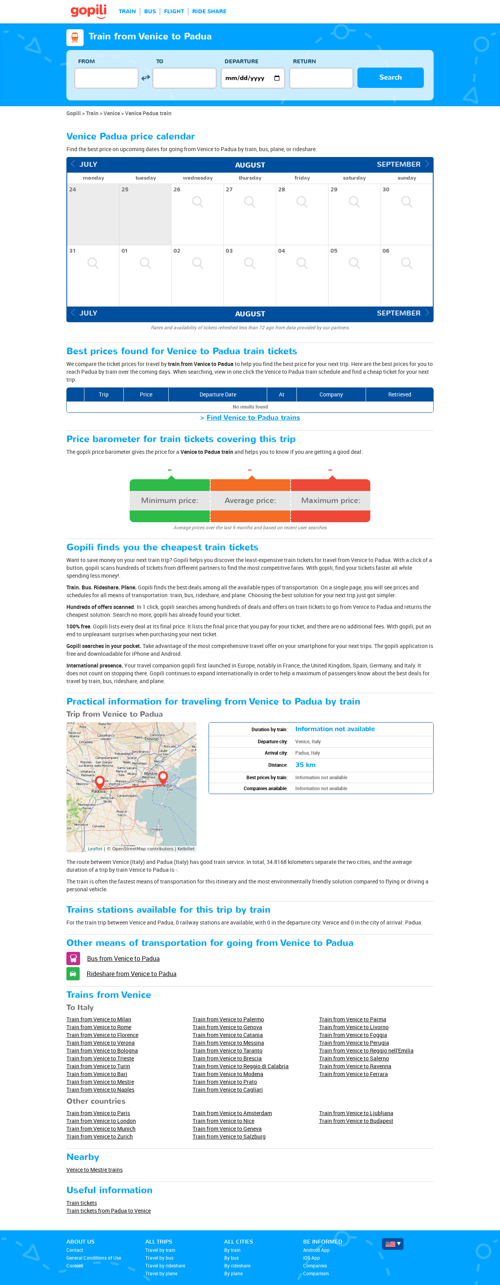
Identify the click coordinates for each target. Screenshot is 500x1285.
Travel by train (160, 1250)
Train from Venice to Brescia (227, 1058)
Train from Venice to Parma (352, 1019)
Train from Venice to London (101, 1120)
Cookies (74, 1265)
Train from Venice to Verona (100, 1042)
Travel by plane (161, 1273)
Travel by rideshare (165, 1265)
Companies (315, 1265)
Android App (316, 1250)
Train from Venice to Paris (98, 1113)
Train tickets (81, 1202)
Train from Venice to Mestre (100, 1081)
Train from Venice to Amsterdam (232, 1113)
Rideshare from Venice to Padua (132, 973)
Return (304, 61)
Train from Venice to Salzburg (229, 1136)
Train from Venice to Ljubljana (356, 1113)
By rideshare (237, 1265)
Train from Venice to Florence (102, 1035)
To (159, 61)
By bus (231, 1258)
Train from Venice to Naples (100, 1089)
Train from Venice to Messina (228, 1042)
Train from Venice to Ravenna (355, 1066)
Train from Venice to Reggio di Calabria (241, 1066)
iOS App (311, 1258)
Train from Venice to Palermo (228, 1019)
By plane (233, 1273)
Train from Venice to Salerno (354, 1058)
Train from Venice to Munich (101, 1128)
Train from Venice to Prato (225, 1081)
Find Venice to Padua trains (253, 418)
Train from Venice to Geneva (227, 1128)
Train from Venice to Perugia (354, 1042)
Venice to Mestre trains (94, 1169)
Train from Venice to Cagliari (228, 1089)
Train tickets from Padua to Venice (108, 1210)
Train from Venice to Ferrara (353, 1074)
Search (390, 77)
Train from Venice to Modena (228, 1074)
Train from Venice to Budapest (356, 1120)
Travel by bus (159, 1258)
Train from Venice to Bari (96, 1074)
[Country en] (393, 1244)
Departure (242, 61)
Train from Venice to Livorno (354, 1027)
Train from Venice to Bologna (102, 1050)
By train (232, 1250)
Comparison (316, 1273)
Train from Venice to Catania (228, 1035)
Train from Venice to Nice (223, 1120)
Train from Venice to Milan (98, 1019)
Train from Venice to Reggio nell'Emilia (366, 1050)
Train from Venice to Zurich (99, 1136)
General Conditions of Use (93, 1258)
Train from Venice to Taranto (227, 1050)
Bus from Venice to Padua (123, 958)
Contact (74, 1250)
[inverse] (145, 78)
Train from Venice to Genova (227, 1027)
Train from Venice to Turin (98, 1066)
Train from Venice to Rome (98, 1027)
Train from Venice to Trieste (100, 1058)
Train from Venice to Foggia (353, 1035)
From (86, 61)
